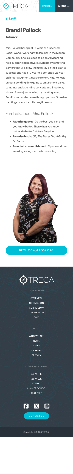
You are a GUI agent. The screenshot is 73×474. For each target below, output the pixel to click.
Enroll (47, 5)
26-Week (36, 378)
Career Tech (36, 312)
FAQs (37, 317)
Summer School (36, 388)
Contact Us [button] (36, 416)
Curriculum (36, 307)
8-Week (36, 383)
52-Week (36, 374)
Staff (11, 19)
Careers (36, 350)
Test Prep (36, 393)
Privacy (36, 355)
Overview (36, 298)
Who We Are (36, 336)
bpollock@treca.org (36, 250)
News (36, 340)
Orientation (36, 303)
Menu (62, 5)
